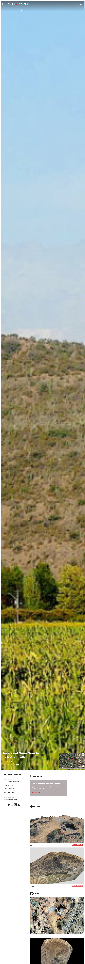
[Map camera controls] (83, 765)
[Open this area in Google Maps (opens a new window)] (62, 768)
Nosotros (5, 9)
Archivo (13, 9)
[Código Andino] (15, 4)
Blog (28, 9)
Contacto (35, 9)
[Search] (81, 4)
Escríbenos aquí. (36, 792)
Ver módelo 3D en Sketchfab (77, 844)
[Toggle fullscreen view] (83, 754)
